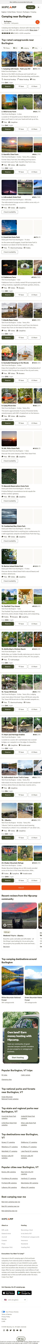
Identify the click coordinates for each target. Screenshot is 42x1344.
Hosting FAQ (25, 1247)
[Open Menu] (38, 7)
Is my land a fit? (26, 1233)
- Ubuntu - (20, 935)
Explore (4, 12)
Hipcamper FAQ (7, 1247)
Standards (24, 1244)
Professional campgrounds (30, 1237)
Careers (4, 1240)
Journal (4, 1237)
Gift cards (5, 1230)
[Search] (37, 22)
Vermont (19, 12)
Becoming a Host (27, 1230)
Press (3, 1244)
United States (11, 12)
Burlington (26, 12)
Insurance (24, 1240)
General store (6, 1233)
